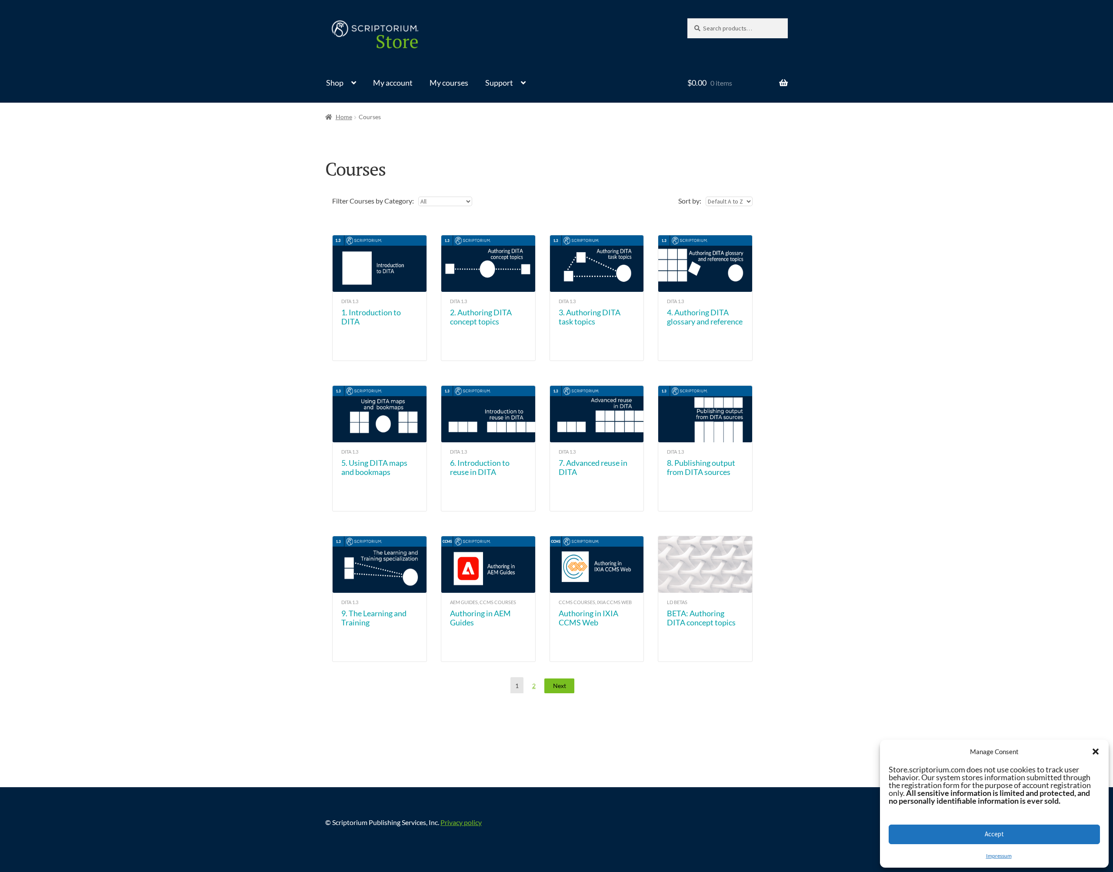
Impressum (999, 855)
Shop (334, 82)
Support (499, 82)
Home (344, 116)
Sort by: (689, 201)
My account (393, 82)
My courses (449, 82)
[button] (1095, 751)
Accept (994, 834)
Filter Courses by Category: (373, 201)
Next (559, 685)
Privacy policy (461, 822)
